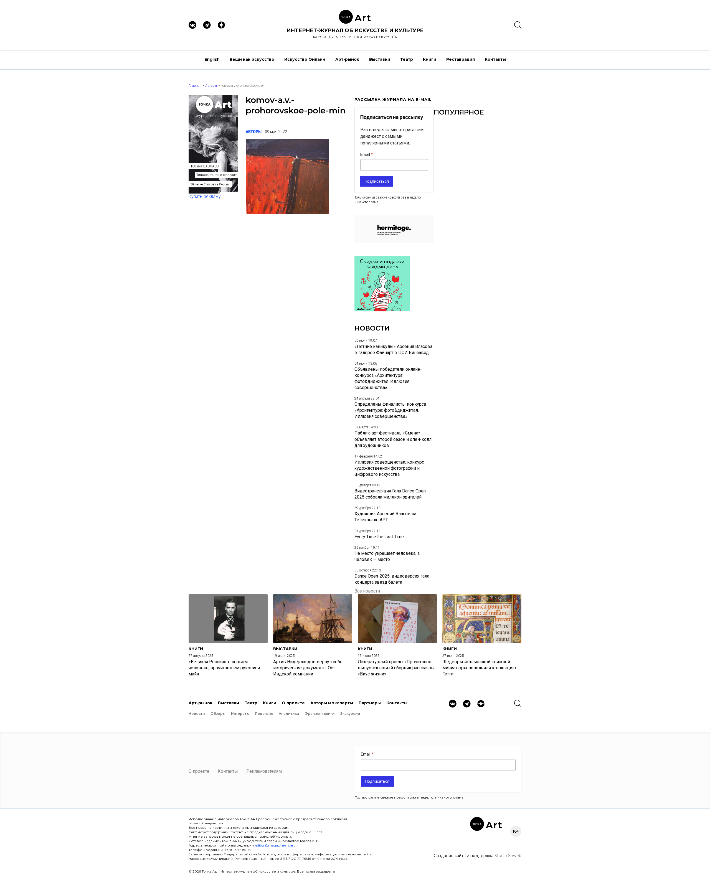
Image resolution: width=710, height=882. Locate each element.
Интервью (240, 713)
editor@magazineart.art (275, 845)
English (212, 59)
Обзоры (218, 713)
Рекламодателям (264, 771)
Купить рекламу (205, 196)
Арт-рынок (347, 59)
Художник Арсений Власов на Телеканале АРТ (385, 516)
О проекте (293, 702)
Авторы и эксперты (331, 702)
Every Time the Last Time (379, 536)
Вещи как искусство (252, 59)
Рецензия (264, 713)
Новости (197, 713)
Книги (429, 59)
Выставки (379, 59)
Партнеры (370, 702)
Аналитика (289, 713)
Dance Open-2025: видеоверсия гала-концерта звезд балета (392, 579)
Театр (406, 59)
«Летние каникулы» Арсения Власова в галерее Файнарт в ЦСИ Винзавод (393, 349)
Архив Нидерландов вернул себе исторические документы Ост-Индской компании (308, 668)
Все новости (367, 591)
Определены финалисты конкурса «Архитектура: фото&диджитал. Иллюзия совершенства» (390, 410)
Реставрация (460, 59)
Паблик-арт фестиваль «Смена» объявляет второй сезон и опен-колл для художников (393, 439)
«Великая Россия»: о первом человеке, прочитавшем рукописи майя (224, 668)
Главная (195, 86)
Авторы (211, 86)
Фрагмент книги (320, 713)
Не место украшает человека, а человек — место (387, 556)
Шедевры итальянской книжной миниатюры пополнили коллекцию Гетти (479, 668)
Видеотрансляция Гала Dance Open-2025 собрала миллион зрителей (390, 494)
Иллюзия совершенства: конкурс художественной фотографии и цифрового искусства (389, 468)
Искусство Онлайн (304, 59)
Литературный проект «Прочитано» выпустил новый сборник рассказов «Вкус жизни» (396, 668)
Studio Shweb (508, 855)
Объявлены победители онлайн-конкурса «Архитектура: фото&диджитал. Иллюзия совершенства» (388, 378)
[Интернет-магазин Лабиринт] (382, 309)
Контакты (495, 59)
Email (365, 154)
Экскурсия (350, 713)
